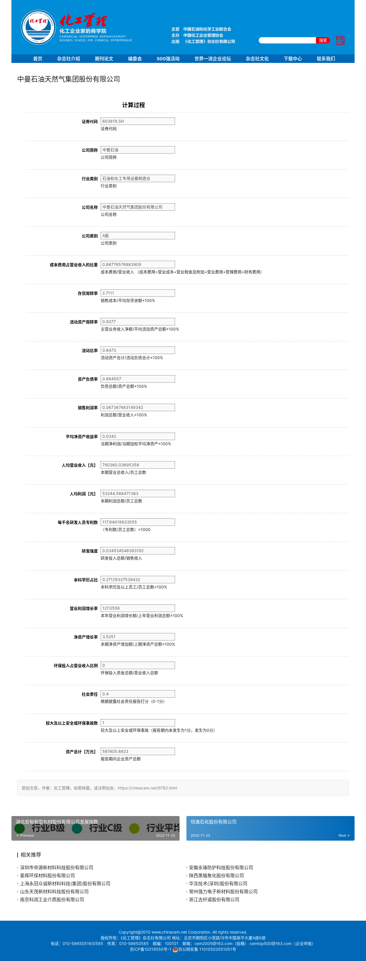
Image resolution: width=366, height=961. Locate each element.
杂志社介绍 (68, 58)
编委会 (135, 58)
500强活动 (168, 58)
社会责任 (90, 694)
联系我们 (326, 58)
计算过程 (133, 105)
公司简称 (90, 150)
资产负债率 (88, 379)
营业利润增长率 (84, 608)
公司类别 (90, 235)
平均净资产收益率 (82, 436)
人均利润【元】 (84, 493)
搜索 (323, 40)
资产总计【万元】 (82, 751)
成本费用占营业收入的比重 (74, 264)
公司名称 (90, 207)
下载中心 (293, 58)
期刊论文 (104, 58)
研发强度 (90, 550)
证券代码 (90, 121)
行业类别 (90, 178)
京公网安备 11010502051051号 (207, 949)
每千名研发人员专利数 (78, 522)
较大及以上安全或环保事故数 (72, 723)
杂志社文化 (257, 58)
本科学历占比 (86, 579)
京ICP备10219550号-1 (150, 949)
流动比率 (90, 350)
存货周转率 (88, 293)
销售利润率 (88, 407)
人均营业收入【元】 (80, 465)
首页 (37, 58)
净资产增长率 (86, 636)
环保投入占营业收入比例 (76, 665)
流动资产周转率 (84, 321)
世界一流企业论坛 (212, 58)
